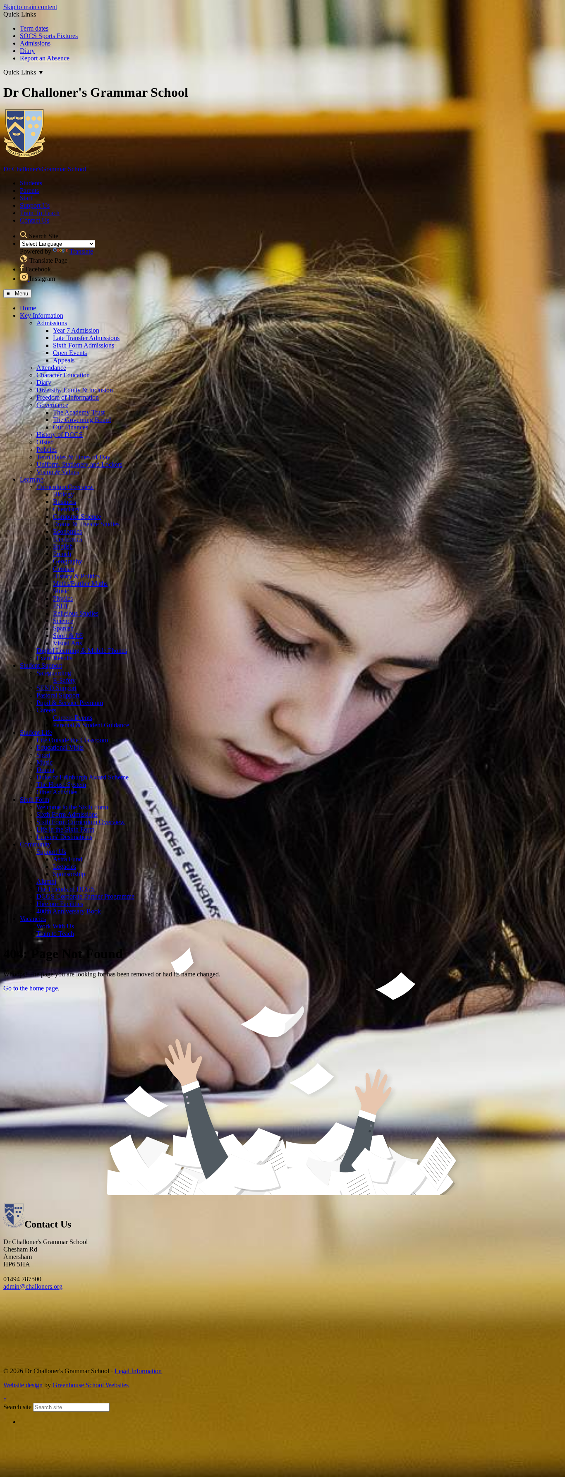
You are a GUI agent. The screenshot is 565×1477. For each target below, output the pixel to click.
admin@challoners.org (32, 1286)
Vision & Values (57, 471)
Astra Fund (67, 859)
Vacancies (33, 918)
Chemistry (66, 509)
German (63, 568)
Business (64, 501)
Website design (23, 1384)
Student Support (41, 665)
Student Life (36, 732)
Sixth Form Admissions (83, 345)
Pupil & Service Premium (69, 702)
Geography (67, 561)
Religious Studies (75, 613)
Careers (46, 710)
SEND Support (56, 687)
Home (28, 308)
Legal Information (138, 1370)
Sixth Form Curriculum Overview (80, 821)
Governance (52, 404)
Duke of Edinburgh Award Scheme (82, 777)
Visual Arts (67, 643)
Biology (63, 494)
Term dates (34, 28)
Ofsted (45, 442)
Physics (63, 598)
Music (61, 591)
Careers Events (72, 717)
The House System (61, 784)
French (62, 553)
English (63, 546)
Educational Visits (60, 747)
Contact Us (34, 220)
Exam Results (54, 658)
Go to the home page (30, 988)
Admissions (35, 43)
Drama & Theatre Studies (86, 524)
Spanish (63, 628)
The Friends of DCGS (65, 888)
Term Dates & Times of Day (73, 456)
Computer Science (77, 516)
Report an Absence (44, 58)
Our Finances (70, 427)
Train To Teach (40, 212)
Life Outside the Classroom (72, 739)
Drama (45, 769)
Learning (31, 479)
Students (31, 183)
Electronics (67, 538)
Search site (17, 1406)
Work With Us (55, 926)
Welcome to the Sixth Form (72, 806)
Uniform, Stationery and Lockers (79, 464)
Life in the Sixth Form (65, 829)
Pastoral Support (57, 695)
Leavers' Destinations (64, 836)
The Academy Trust (79, 412)
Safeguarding (53, 672)
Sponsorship (69, 874)
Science (63, 620)
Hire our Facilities (59, 903)
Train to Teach (55, 933)
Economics (67, 531)
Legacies (64, 866)
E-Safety (64, 680)
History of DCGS (59, 434)
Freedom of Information (67, 397)
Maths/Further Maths (80, 583)
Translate (81, 251)
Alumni (46, 881)
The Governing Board (82, 419)
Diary (27, 50)
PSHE (61, 605)
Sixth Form (34, 799)
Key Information (41, 315)
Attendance (51, 367)
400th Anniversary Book (68, 911)
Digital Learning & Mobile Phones (81, 650)
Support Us (35, 205)
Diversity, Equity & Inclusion (74, 389)
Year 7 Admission (76, 330)
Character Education (63, 375)
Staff (26, 197)
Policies (46, 449)
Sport (43, 754)
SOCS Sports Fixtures (49, 35)
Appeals (63, 360)
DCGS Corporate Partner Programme (85, 896)
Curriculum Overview (65, 486)
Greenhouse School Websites (91, 1384)
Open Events (70, 352)
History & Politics (76, 576)
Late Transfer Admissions (86, 337)
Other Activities (56, 792)
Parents (29, 190)
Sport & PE (68, 635)
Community (35, 844)
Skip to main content (30, 6)
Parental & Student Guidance (91, 725)
